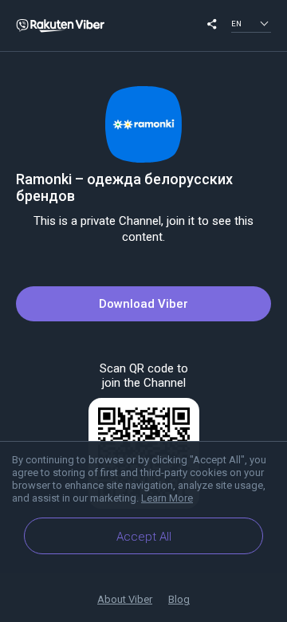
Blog (179, 599)
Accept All (143, 536)
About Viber (124, 599)
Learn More (167, 498)
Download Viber (143, 304)
